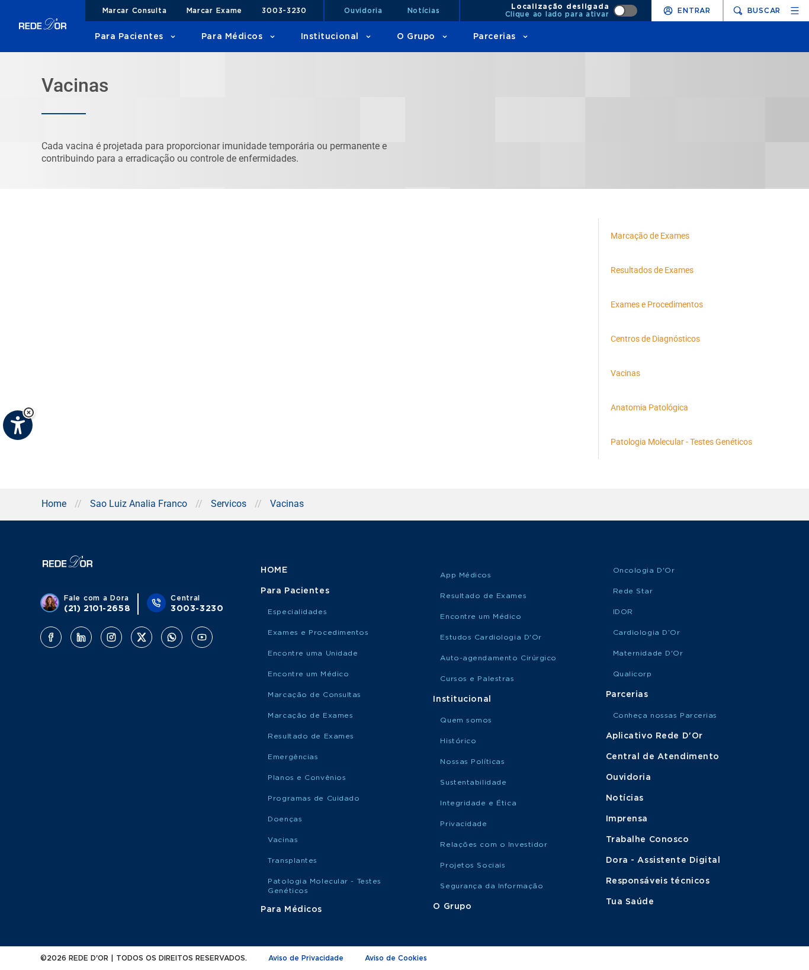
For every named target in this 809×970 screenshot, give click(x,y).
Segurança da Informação (491, 885)
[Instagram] (111, 637)
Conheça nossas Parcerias (665, 715)
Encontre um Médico (308, 673)
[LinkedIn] (81, 637)
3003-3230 (284, 10)
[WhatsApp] (172, 637)
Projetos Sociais (472, 865)
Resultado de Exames (311, 736)
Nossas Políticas (472, 761)
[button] (29, 412)
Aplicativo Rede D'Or (654, 736)
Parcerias (494, 37)
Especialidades (297, 611)
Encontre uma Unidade (313, 653)
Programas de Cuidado (313, 798)
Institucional (330, 37)
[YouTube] (202, 637)
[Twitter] (141, 637)
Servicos (228, 503)
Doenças (285, 819)
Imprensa (627, 819)
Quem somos (466, 720)
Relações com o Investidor (493, 844)
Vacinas (283, 839)
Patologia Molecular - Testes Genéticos (324, 886)
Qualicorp (632, 673)
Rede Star (633, 591)
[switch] (571, 10)
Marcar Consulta (134, 10)
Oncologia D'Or (644, 570)
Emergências (293, 756)
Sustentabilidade (473, 782)
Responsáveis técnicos (658, 881)
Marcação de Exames (310, 715)
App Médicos (465, 575)
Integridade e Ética (478, 803)
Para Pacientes (129, 37)
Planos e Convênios (307, 777)
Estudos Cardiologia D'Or (490, 637)
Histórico (458, 740)
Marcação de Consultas (314, 694)
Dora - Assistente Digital (663, 860)
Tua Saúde (630, 902)
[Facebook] (51, 637)
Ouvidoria (363, 10)
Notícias (423, 10)
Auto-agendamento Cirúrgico (498, 657)
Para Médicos (232, 37)
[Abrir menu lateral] (794, 10)
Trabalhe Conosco (647, 840)
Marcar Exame (215, 10)
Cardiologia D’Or (646, 632)
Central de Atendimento (663, 757)
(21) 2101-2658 (97, 609)
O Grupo (416, 37)
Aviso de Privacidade (305, 958)
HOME (274, 570)
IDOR (623, 611)
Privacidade (463, 823)
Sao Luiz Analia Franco (138, 503)
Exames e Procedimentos (318, 632)
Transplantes (292, 860)
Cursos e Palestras (477, 678)
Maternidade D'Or (648, 653)
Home (53, 503)
